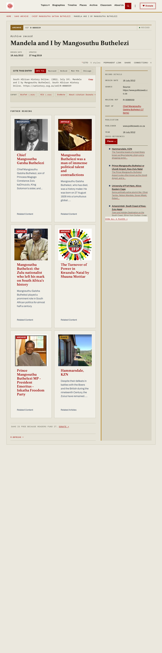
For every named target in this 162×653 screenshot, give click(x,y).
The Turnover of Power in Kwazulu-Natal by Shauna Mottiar (75, 270)
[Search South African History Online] (128, 6)
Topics (45, 5)
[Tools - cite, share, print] (135, 6)
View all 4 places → (116, 219)
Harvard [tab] (52, 71)
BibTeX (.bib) (27, 95)
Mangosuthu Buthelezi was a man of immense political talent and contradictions (74, 165)
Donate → (64, 426)
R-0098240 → (16, 437)
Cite (91, 62)
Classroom (106, 5)
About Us (119, 5)
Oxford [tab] (63, 71)
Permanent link (112, 62)
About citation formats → (82, 95)
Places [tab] (111, 141)
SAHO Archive (21, 16)
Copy (90, 79)
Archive (93, 5)
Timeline (72, 5)
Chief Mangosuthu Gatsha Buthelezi (51, 16)
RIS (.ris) (46, 95)
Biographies (58, 5)
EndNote (61, 95)
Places (83, 5)
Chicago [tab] (87, 71)
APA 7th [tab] (40, 71)
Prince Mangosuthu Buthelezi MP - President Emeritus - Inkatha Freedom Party (30, 382)
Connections (143, 62)
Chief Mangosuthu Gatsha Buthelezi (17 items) (133, 109)
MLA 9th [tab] (75, 71)
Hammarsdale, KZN (72, 372)
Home (8, 16)
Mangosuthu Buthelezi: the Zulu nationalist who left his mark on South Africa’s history (31, 274)
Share (128, 62)
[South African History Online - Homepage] (9, 6)
